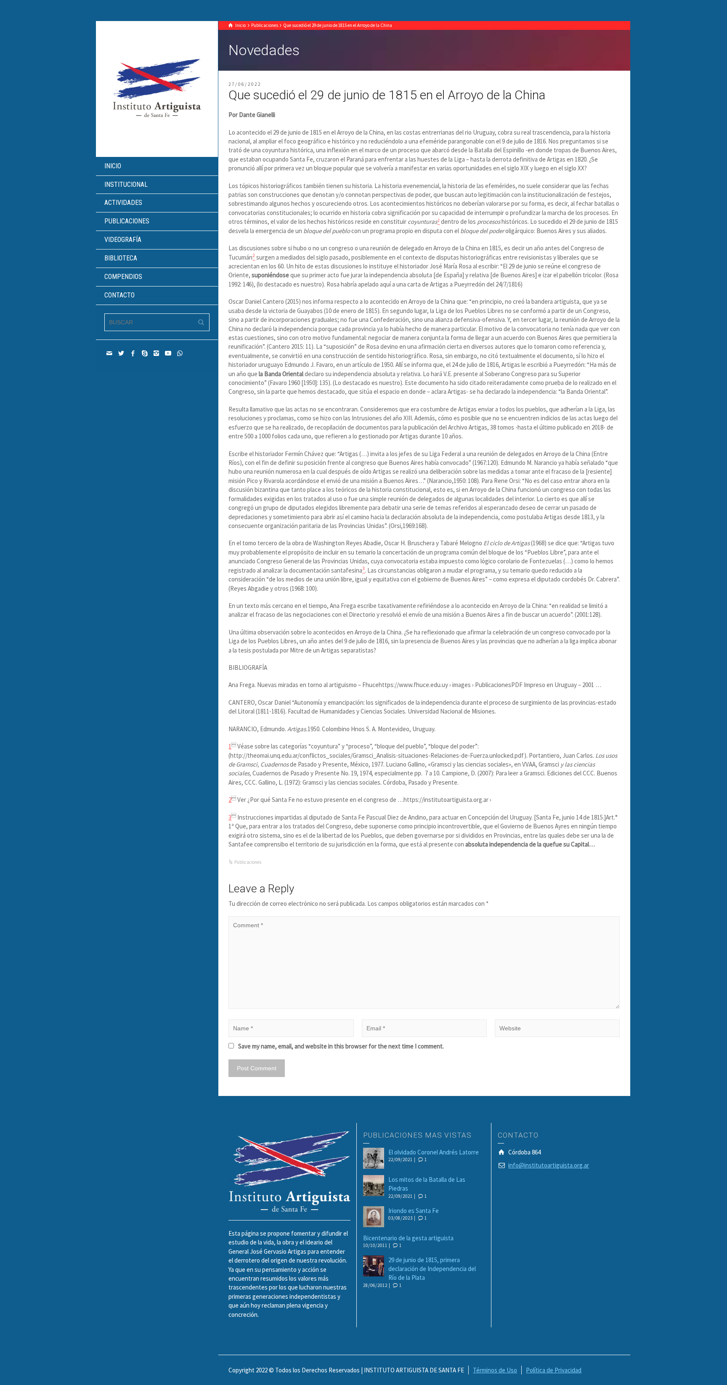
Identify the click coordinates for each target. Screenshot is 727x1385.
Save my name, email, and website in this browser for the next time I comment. (341, 1046)
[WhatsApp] (180, 353)
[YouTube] (168, 353)
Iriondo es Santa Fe (413, 1211)
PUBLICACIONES (126, 221)
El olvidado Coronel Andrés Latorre (433, 1152)
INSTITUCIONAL (126, 184)
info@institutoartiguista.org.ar (548, 1165)
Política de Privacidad (553, 1370)
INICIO (112, 166)
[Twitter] (121, 353)
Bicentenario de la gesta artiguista (408, 1238)
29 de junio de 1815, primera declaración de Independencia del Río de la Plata (432, 1269)
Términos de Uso (495, 1370)
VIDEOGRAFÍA (122, 240)
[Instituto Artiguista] (157, 88)
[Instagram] (156, 353)
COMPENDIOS (123, 277)
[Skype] (145, 353)
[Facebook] (133, 353)
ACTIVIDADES (123, 203)
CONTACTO (119, 295)
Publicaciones (247, 862)
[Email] (109, 353)
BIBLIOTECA (120, 258)
